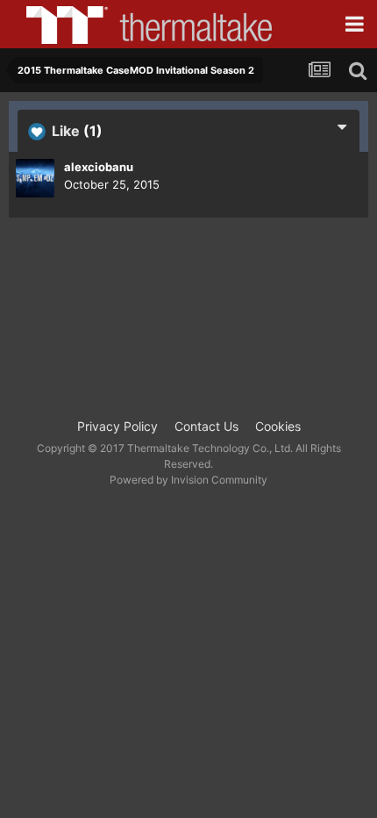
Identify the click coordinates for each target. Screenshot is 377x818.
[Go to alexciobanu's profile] (35, 178)
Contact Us (206, 426)
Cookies (278, 426)
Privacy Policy (117, 426)
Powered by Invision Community (188, 479)
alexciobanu (98, 167)
